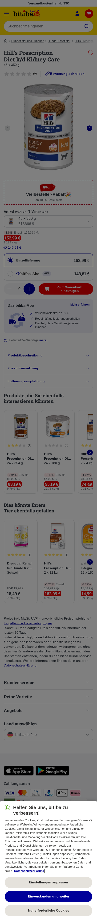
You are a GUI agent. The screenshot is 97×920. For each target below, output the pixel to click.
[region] (48, 860)
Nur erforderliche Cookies (48, 910)
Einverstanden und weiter (48, 896)
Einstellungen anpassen (48, 882)
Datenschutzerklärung (29, 871)
